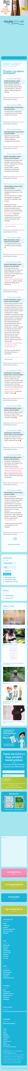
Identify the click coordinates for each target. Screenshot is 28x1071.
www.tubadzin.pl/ (10, 520)
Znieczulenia (5, 976)
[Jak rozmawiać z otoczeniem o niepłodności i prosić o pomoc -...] (14, 654)
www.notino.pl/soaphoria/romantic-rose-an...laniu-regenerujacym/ (13, 389)
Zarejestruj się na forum (11, 581)
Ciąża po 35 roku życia (7, 931)
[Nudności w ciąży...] (14, 617)
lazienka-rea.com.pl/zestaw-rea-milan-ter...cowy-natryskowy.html (13, 345)
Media (4, 1032)
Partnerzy (6, 1036)
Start (5, 1029)
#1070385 (19, 405)
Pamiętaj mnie (8, 571)
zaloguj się (9, 97)
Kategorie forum (9, 598)
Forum (5, 1043)
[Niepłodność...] (14, 674)
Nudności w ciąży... (7, 626)
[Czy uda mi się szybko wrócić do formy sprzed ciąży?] (14, 712)
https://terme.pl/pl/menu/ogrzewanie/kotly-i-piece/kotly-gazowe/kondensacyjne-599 (13, 470)
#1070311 (19, 297)
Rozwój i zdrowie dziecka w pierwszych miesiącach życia (15, 1011)
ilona (19, 544)
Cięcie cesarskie (6, 974)
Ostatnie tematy (9, 595)
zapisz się (7, 779)
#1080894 (19, 490)
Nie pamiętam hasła (10, 577)
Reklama (5, 1034)
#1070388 (19, 430)
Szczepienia (5, 927)
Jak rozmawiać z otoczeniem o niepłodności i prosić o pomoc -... (13, 663)
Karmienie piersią (6, 992)
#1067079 (19, 237)
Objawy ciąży (5, 954)
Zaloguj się (7, 574)
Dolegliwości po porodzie (8, 993)
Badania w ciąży (6, 945)
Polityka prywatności (9, 1047)
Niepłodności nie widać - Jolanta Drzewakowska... (10, 702)
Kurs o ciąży (6, 1045)
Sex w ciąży (5, 958)
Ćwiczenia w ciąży (6, 952)
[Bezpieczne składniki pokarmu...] (14, 635)
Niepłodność (5, 933)
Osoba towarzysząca (7, 972)
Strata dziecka (6, 997)
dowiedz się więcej (9, 745)
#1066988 (19, 105)
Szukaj (5, 1039)
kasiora (16, 544)
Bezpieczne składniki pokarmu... (10, 644)
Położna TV (6, 1038)
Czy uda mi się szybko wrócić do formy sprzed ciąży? (13, 722)
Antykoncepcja (6, 999)
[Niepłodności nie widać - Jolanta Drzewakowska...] (14, 692)
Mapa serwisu (7, 1041)
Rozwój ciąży (5, 956)
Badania (4, 923)
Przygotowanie (6, 925)
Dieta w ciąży (5, 947)
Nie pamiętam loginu (10, 579)
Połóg (4, 990)
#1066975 (19, 78)
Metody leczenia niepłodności (9, 1023)
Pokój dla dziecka (6, 950)
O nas (4, 1031)
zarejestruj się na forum (19, 97)
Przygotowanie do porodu (8, 978)
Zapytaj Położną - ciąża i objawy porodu (14, 22)
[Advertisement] (14, 41)
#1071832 (19, 455)
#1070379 (19, 370)
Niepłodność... (6, 683)
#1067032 (19, 129)
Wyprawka (5, 949)
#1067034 (19, 154)
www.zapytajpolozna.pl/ (10, 226)
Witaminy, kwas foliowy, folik (9, 929)
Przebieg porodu (6, 970)
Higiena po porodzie (7, 995)
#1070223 (19, 262)
